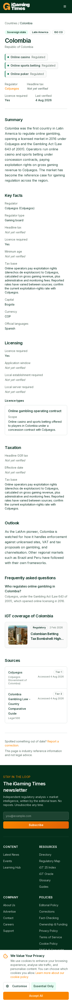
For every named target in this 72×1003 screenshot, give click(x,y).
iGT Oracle (46, 874)
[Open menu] (65, 6)
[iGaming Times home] (16, 6)
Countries (11, 23)
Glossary (45, 880)
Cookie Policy (48, 943)
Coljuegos (12, 88)
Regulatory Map (49, 861)
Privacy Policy (48, 930)
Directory (45, 854)
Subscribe (36, 825)
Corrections (47, 911)
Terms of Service (50, 937)
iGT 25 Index (47, 867)
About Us (9, 905)
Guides (43, 886)
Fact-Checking (49, 918)
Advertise (9, 911)
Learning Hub (12, 867)
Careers (8, 924)
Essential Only (44, 986)
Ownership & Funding (53, 924)
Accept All (36, 995)
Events (7, 861)
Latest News (11, 854)
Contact (8, 918)
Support (8, 930)
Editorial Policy (48, 905)
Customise (19, 986)
